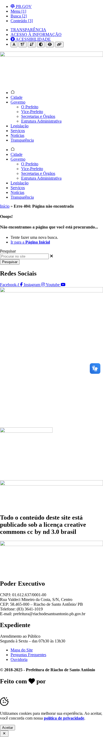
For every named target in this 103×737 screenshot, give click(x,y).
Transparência (22, 140)
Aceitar (7, 728)
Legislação (20, 126)
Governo (18, 102)
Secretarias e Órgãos (38, 116)
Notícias (17, 135)
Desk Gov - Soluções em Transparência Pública (51, 685)
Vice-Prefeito (32, 111)
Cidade (16, 97)
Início (5, 206)
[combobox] (24, 256)
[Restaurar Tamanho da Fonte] (14, 44)
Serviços (18, 130)
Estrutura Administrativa (41, 121)
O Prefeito (29, 107)
